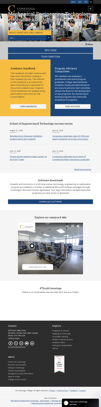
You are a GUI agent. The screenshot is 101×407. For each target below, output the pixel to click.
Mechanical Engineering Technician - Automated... (30, 401)
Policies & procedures (16, 370)
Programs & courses (60, 330)
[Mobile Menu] (90, 8)
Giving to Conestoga (16, 368)
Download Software (50, 201)
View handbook (28, 106)
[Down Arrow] (48, 37)
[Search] (91, 2)
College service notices (17, 379)
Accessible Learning (60, 336)
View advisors (72, 106)
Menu (90, 44)
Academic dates (58, 342)
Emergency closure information (20, 373)
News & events (14, 376)
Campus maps (13, 338)
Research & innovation (17, 365)
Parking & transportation (62, 345)
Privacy (52, 390)
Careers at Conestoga (16, 362)
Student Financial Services (62, 339)
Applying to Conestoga (61, 333)
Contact (82, 390)
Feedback (73, 390)
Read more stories (82, 169)
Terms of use (62, 390)
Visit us (55, 348)
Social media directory (17, 347)
